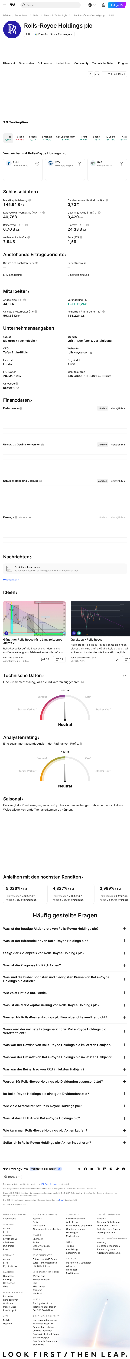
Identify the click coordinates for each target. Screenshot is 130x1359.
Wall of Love (72, 1222)
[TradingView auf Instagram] (98, 1169)
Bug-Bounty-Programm (45, 1341)
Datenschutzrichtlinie (43, 1327)
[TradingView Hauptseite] (12, 5)
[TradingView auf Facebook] (85, 1169)
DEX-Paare (8, 1245)
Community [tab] (81, 63)
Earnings (7, 1279)
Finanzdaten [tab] (26, 63)
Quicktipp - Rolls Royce (87, 639)
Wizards (70, 1266)
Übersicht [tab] (9, 63)
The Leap (37, 1249)
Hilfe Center (39, 1286)
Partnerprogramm (106, 1249)
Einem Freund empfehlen (79, 1225)
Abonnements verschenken (47, 1229)
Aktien (6, 1228)
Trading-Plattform (106, 1232)
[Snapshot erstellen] (90, 74)
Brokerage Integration (108, 1245)
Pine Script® (9, 1310)
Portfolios (8, 1296)
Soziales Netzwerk (75, 1218)
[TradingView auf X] (79, 1169)
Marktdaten (39, 1225)
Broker (36, 1242)
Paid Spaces (72, 1273)
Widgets (101, 1218)
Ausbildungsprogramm (108, 1252)
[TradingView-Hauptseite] (15, 1169)
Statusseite (38, 1344)
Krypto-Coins (10, 1238)
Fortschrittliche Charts (108, 1229)
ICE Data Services (49, 1184)
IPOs (5, 1286)
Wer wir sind (39, 1276)
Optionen (8, 1303)
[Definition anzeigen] (29, 200)
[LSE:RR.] (74, 633)
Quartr (62, 1200)
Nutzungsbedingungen (45, 1320)
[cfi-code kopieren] (17, 387)
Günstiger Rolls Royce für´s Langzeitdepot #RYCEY (32, 641)
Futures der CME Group (45, 1259)
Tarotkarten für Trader (44, 1306)
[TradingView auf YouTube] (92, 1169)
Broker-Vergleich (41, 1245)
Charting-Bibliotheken (108, 1222)
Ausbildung (72, 1249)
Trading (70, 1245)
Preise (36, 1222)
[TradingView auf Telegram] (111, 1169)
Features (37, 1218)
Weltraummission (41, 1279)
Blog (35, 1283)
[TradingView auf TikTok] (117, 1169)
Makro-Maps (9, 1306)
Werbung (101, 1242)
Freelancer (71, 1269)
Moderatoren (72, 1236)
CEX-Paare (8, 1242)
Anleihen (7, 1235)
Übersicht (38, 1238)
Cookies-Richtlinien (42, 1330)
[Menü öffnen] (4, 5)
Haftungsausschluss (43, 1323)
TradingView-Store (42, 1303)
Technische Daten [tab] (103, 63)
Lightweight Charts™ (107, 1225)
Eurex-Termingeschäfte (45, 1262)
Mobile (6, 1320)
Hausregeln (72, 1232)
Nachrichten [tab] (63, 63)
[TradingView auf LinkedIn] (104, 1169)
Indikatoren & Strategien (78, 1262)
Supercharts (9, 1218)
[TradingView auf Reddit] (123, 1169)
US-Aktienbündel (41, 1266)
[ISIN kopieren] (99, 376)
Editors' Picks (73, 1252)
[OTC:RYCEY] (6, 633)
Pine (5, 1249)
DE (94, 5)
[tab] (102, 408)
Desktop (7, 1323)
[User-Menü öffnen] (103, 5)
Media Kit (37, 1293)
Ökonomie (8, 1276)
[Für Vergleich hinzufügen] (37, 163)
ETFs (5, 1232)
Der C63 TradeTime (43, 1310)
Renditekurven (10, 1299)
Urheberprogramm (75, 1229)
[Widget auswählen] (97, 74)
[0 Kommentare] (117, 659)
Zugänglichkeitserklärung (46, 1334)
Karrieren (37, 1290)
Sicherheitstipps (41, 1337)
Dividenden (9, 1283)
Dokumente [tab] (45, 63)
